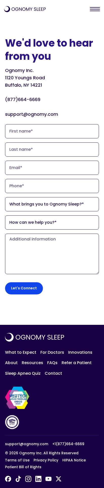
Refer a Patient (77, 363)
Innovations (80, 352)
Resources (32, 363)
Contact (53, 373)
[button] (95, 9)
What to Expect (20, 352)
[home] (25, 9)
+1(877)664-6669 (68, 444)
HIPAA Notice (74, 460)
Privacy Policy (46, 460)
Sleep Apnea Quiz (23, 373)
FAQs (52, 363)
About (11, 363)
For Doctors (52, 352)
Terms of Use (17, 460)
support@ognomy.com (26, 444)
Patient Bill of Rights (23, 467)
